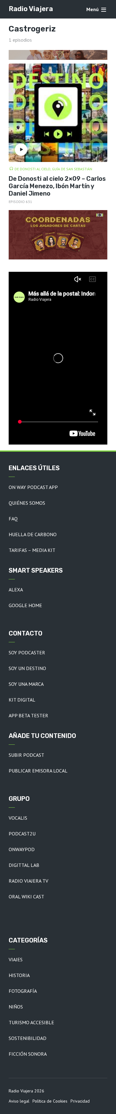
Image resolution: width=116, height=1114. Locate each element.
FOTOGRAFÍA (23, 991)
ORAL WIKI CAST (26, 896)
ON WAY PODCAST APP (33, 487)
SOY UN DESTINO (27, 668)
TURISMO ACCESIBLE (31, 1022)
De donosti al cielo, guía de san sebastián (53, 169)
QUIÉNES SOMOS (27, 503)
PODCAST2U (22, 833)
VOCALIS (18, 818)
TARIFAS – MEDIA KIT (32, 550)
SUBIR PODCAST (26, 755)
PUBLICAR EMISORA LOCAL (38, 771)
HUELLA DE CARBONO (33, 534)
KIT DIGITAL (22, 700)
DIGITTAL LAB (24, 865)
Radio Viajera (31, 9)
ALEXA (16, 589)
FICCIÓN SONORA (28, 1054)
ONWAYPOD (22, 849)
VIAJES (16, 959)
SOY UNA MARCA (26, 684)
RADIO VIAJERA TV (28, 881)
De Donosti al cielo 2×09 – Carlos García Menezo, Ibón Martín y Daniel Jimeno (57, 186)
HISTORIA (19, 975)
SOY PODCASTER (27, 652)
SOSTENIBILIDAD (27, 1038)
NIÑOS (16, 1007)
